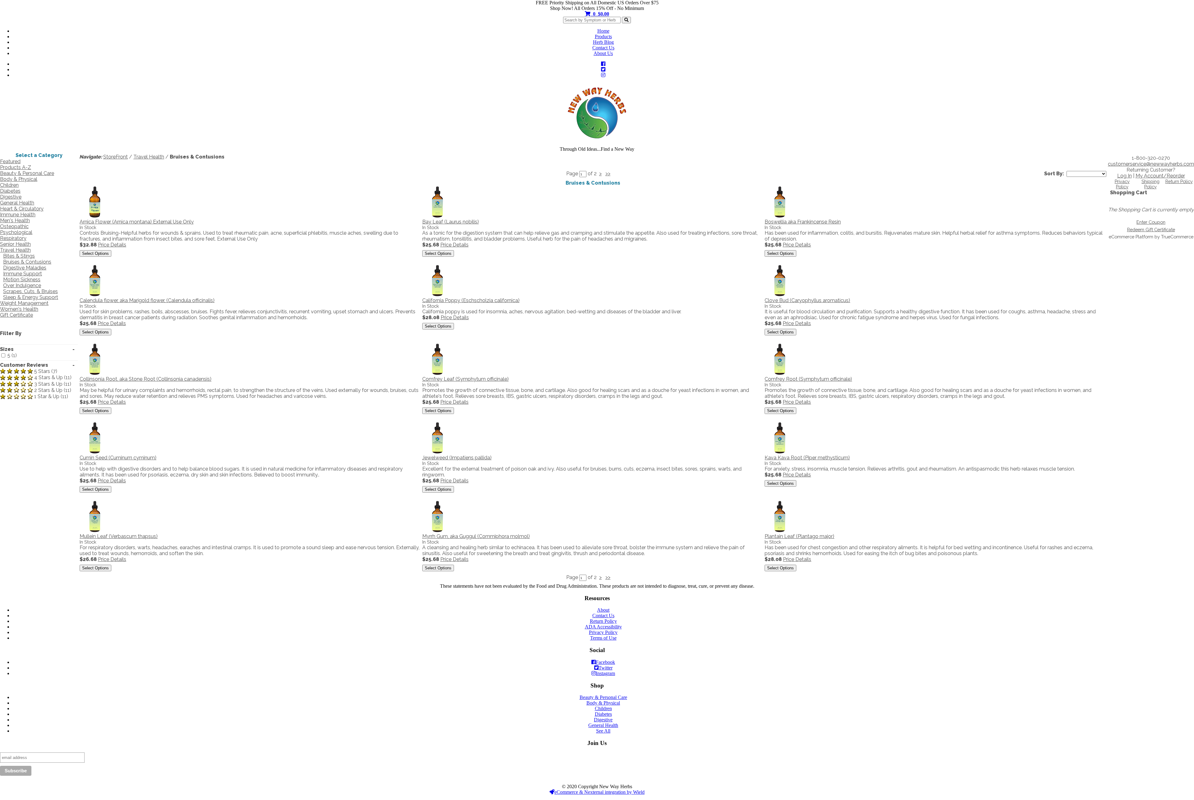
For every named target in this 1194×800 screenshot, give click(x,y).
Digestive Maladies (24, 268)
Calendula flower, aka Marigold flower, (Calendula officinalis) (147, 300)
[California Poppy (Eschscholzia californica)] (437, 294)
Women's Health (19, 309)
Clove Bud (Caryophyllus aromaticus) (807, 300)
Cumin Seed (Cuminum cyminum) (118, 458)
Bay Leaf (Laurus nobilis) (450, 222)
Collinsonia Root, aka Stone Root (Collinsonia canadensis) (145, 379)
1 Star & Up (46, 397)
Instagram (605, 673)
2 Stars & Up (48, 390)
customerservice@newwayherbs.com (1151, 164)
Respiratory (13, 238)
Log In (1124, 176)
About (603, 610)
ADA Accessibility (603, 626)
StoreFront (115, 157)
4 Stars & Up (48, 378)
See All (603, 730)
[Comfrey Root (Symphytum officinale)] (780, 373)
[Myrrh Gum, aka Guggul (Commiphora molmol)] (437, 530)
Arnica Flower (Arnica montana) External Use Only (137, 222)
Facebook (605, 662)
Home (603, 31)
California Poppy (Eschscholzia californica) (471, 300)
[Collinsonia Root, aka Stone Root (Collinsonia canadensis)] (95, 373)
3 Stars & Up (48, 384)
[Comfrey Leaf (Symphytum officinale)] (437, 373)
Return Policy (1179, 181)
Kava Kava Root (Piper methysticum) (807, 458)
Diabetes (10, 191)
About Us (603, 53)
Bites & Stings (19, 256)
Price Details (112, 245)
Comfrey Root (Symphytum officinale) (808, 379)
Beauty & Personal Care (27, 173)
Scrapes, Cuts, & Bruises (30, 291)
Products (603, 36)
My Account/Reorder (1160, 176)
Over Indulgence (22, 285)
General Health (17, 203)
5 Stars (42, 371)
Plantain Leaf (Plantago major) (799, 536)
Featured (10, 161)
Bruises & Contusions (27, 262)
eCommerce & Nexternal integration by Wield (599, 792)
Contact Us (603, 47)
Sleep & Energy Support (30, 297)
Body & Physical (18, 179)
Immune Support (22, 274)
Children (9, 185)
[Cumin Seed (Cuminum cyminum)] (95, 452)
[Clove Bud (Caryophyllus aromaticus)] (780, 294)
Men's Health (15, 220)
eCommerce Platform (1131, 236)
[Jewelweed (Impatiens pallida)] (437, 452)
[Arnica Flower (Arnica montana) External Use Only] (95, 216)
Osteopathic (14, 226)
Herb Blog (603, 42)
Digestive (10, 197)
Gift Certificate (16, 315)
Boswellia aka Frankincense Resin (803, 222)
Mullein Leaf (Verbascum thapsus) (119, 536)
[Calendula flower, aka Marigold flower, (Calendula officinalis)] (95, 294)
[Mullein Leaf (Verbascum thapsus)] (95, 530)
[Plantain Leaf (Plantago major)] (780, 530)
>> (607, 174)
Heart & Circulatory (22, 209)
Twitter (606, 667)
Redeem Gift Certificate (1151, 229)
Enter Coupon (1150, 222)
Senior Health (15, 244)
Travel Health (15, 250)
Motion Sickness (21, 280)
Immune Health (17, 215)
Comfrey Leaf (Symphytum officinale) (465, 379)
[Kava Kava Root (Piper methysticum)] (780, 452)
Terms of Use (603, 638)
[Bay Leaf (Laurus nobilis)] (437, 216)
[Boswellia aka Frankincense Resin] (780, 216)
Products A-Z (15, 167)
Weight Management (24, 303)
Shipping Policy (1150, 184)
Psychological (16, 232)
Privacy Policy (1122, 184)
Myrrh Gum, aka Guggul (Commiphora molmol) (476, 536)
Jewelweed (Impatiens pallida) (457, 458)
